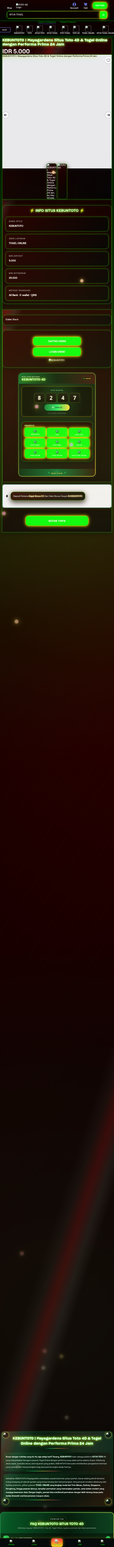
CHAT (102, 1545)
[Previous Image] (5, 115)
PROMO (11, 1545)
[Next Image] (108, 115)
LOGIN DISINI (57, 351)
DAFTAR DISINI (57, 341)
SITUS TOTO (57, 521)
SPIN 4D (57, 407)
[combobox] (53, 14)
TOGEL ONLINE (42, 1485)
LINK (80, 1545)
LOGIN (34, 1545)
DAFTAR (56, 1545)
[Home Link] (24, 5)
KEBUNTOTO (65, 1457)
